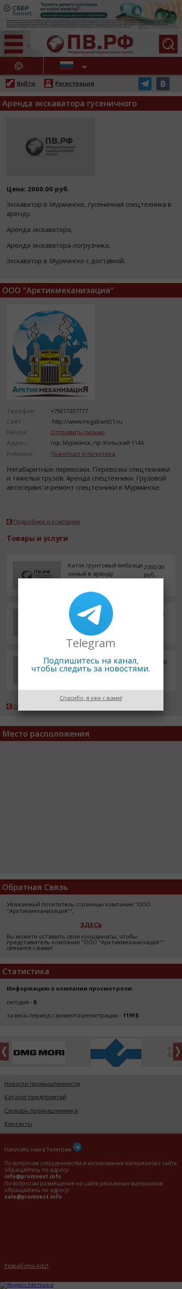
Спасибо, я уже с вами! (91, 698)
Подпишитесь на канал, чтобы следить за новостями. (90, 664)
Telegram (91, 643)
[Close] (163, 578)
